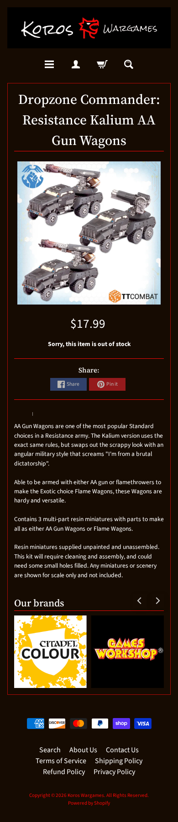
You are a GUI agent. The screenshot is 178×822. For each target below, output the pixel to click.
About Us (83, 750)
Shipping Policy (118, 761)
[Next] (157, 601)
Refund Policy (64, 772)
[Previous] (140, 601)
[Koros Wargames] (89, 27)
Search (50, 750)
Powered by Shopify (89, 803)
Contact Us (122, 750)
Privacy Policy (114, 772)
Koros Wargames (86, 795)
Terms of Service (61, 761)
